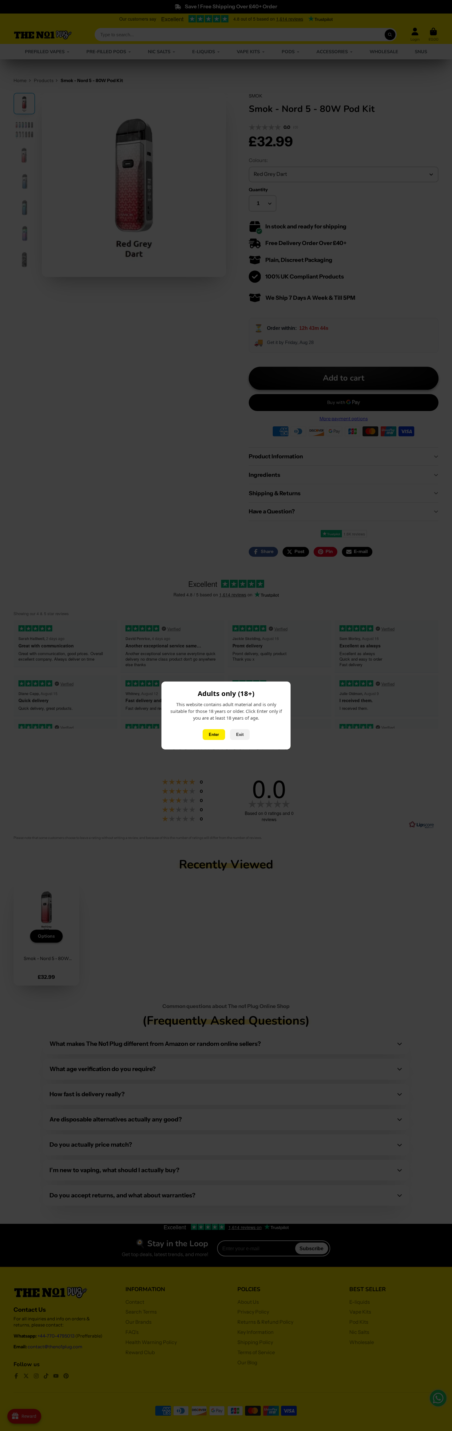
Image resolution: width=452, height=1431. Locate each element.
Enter (214, 734)
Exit (240, 734)
